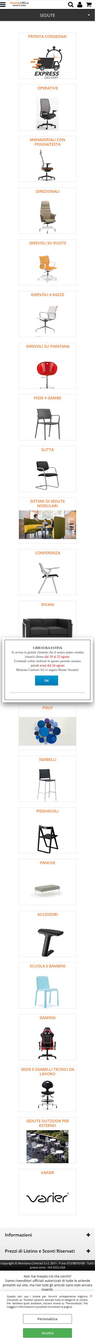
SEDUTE (47, 15)
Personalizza (47, 1319)
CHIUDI (91, 1295)
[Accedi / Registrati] (80, 4)
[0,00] (89, 4)
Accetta (47, 1333)
